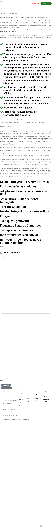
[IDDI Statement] (1, 252)
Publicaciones (38, 398)
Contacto (45, 402)
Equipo (20, 400)
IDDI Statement (11, 252)
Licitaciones (45, 398)
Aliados (20, 405)
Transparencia (46, 399)
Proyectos (29, 398)
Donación (45, 401)
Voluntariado (45, 396)
